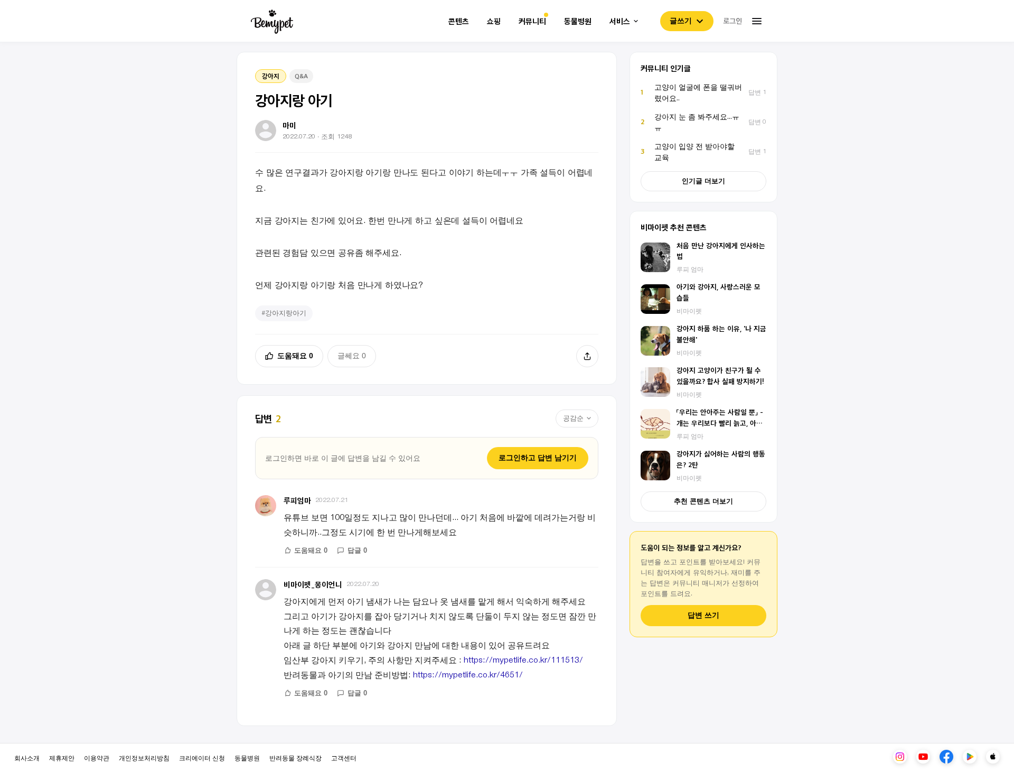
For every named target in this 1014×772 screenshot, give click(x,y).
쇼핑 (494, 21)
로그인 (732, 20)
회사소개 (27, 757)
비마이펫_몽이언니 (313, 584)
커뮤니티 (532, 21)
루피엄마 (297, 500)
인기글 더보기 (703, 181)
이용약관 (96, 757)
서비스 (619, 21)
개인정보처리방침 (144, 757)
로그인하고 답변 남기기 (538, 457)
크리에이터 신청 (202, 757)
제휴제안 (61, 757)
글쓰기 (681, 20)
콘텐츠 (458, 21)
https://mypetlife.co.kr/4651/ (468, 674)
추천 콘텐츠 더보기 (703, 501)
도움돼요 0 (295, 355)
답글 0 (357, 550)
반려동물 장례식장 (295, 757)
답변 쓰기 (703, 615)
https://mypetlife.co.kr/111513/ (523, 659)
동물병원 (578, 21)
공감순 (573, 418)
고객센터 (343, 757)
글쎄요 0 (351, 355)
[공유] (587, 356)
